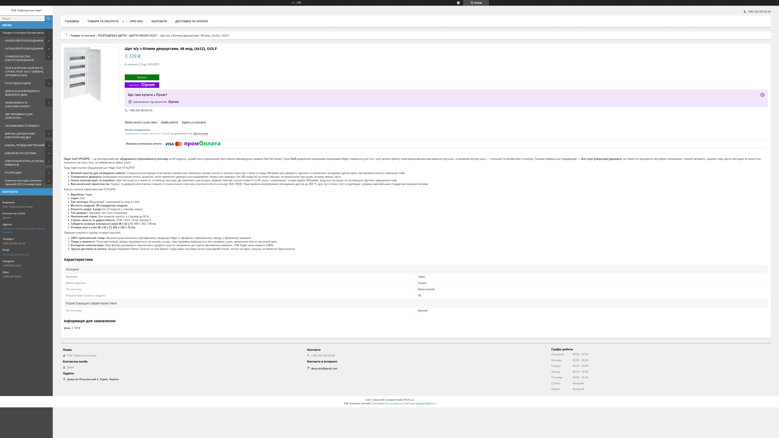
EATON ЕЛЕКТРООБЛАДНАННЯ (24, 48)
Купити (142, 77)
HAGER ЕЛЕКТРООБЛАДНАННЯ (24, 40)
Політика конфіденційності (420, 403)
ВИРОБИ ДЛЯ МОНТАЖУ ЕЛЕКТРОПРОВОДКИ (20, 135)
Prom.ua (409, 399)
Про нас (136, 21)
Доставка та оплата (191, 21)
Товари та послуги (102, 21)
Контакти (159, 21)
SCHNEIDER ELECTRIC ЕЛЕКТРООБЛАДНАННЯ (19, 58)
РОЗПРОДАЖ (13, 172)
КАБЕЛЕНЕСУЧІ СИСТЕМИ (20, 153)
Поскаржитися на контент (388, 403)
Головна (72, 21)
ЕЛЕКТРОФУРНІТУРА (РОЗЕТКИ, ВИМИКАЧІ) (24, 162)
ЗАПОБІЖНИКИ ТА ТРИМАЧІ (22, 126)
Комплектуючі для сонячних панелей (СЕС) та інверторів (23, 182)
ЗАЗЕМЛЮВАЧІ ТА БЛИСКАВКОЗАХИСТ (17, 104)
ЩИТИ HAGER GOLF (143, 35)
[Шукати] (49, 18)
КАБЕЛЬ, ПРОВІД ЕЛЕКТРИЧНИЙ (25, 145)
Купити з (135, 85)
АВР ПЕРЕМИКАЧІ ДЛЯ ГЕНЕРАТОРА (18, 116)
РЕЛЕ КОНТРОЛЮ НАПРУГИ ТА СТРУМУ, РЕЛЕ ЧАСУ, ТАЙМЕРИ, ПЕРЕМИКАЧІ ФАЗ (24, 71)
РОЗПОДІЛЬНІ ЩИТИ (18, 83)
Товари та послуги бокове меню (23, 32)
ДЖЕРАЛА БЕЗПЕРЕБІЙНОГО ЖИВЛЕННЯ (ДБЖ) (22, 93)
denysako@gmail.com (15, 254)
